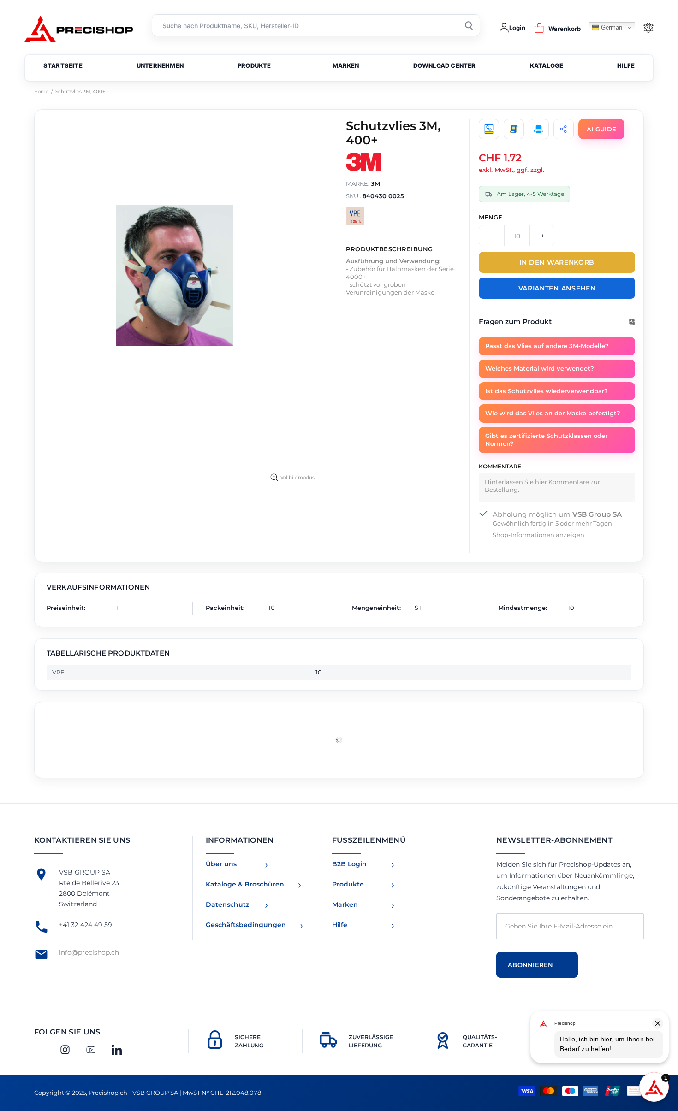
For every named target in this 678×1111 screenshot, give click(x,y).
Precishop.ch (78, 28)
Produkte (348, 884)
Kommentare (500, 466)
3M (375, 183)
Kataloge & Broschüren (245, 884)
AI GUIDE (601, 129)
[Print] (539, 129)
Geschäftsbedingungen (246, 925)
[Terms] (514, 129)
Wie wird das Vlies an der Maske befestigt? (552, 413)
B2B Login (349, 864)
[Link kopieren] (563, 129)
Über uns (221, 864)
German (610, 27)
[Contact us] (489, 129)
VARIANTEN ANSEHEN (557, 288)
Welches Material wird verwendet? (539, 368)
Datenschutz (227, 904)
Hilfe (339, 925)
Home (41, 92)
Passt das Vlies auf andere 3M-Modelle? (547, 345)
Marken (345, 904)
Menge (490, 217)
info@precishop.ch (89, 952)
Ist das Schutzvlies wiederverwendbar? (546, 391)
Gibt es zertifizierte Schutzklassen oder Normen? (546, 440)
